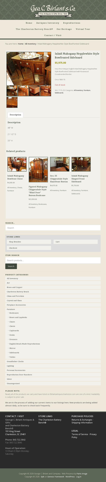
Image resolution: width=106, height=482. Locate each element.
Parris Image (82, 473)
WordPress (70, 476)
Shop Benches (15, 242)
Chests (19, 187)
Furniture (87, 90)
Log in (78, 476)
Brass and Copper (14, 287)
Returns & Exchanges (82, 419)
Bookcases (43, 204)
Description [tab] (15, 114)
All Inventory (30, 43)
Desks (12, 335)
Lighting (10, 366)
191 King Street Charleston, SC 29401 (15, 433)
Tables (12, 357)
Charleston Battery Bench (18, 291)
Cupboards (14, 330)
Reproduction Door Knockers (19, 374)
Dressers (13, 339)
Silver (9, 379)
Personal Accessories (16, 370)
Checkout (13, 248)
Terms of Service (80, 434)
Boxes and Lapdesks (18, 317)
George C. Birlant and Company (53, 11)
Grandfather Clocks (15, 361)
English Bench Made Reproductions (24, 344)
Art (8, 283)
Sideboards (59, 93)
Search (11, 266)
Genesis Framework (55, 476)
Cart (57, 242)
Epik (42, 476)
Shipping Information (82, 422)
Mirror (12, 348)
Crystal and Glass (14, 300)
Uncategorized (13, 383)
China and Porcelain (15, 296)
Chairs (12, 322)
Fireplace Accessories (16, 305)
